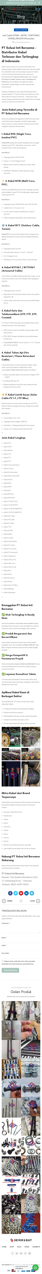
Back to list (21, 901)
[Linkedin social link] (26, 893)
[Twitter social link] (15, 893)
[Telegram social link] (32, 893)
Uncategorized (24, 21)
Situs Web (5, 953)
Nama (4, 937)
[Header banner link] (17, 3)
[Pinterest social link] (21, 893)
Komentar (6, 923)
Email (4, 945)
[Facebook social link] (10, 893)
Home (14, 21)
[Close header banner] (39, 3)
